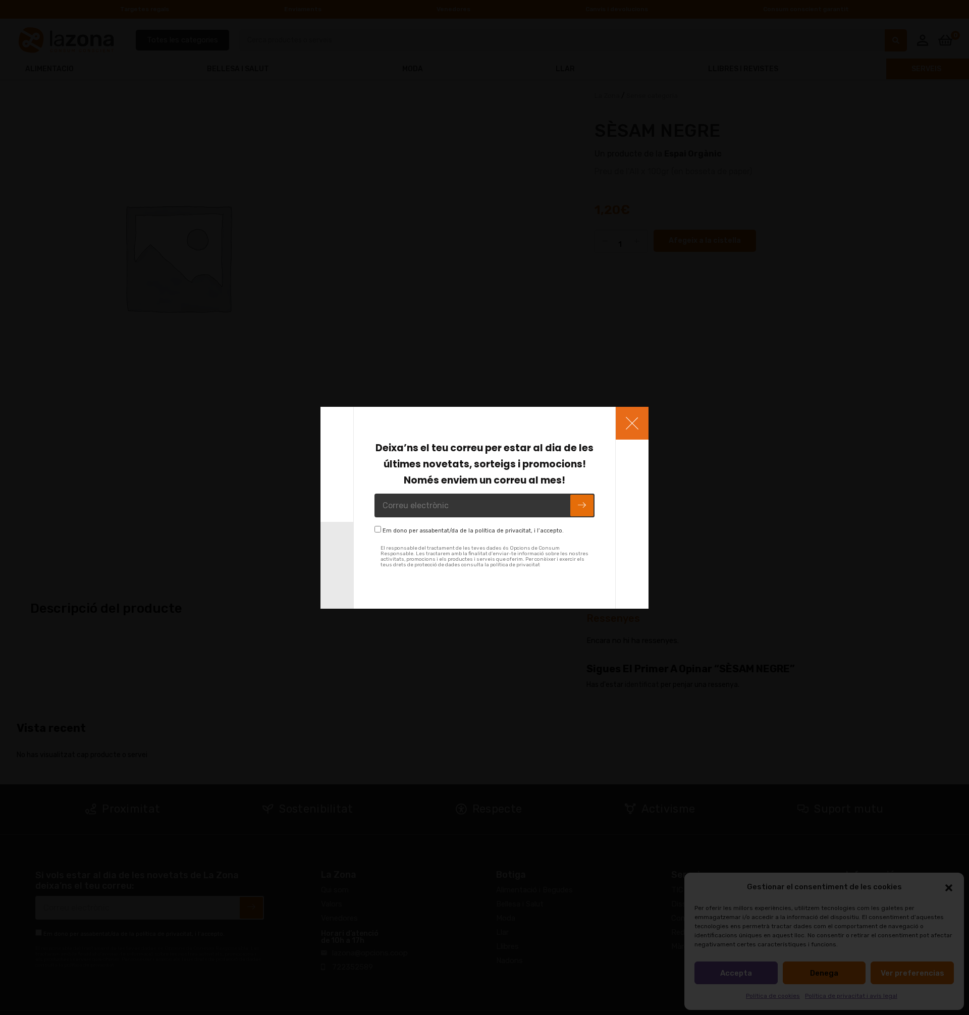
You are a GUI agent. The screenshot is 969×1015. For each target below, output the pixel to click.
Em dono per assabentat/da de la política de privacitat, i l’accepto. (473, 530)
